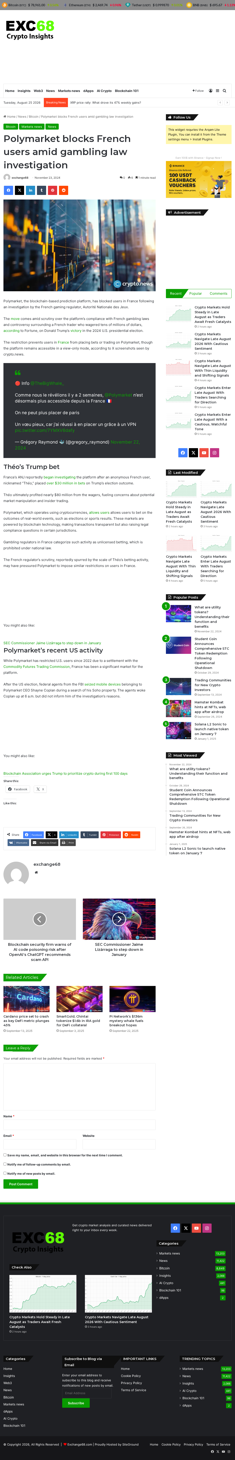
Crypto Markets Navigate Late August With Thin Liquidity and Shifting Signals (181, 566)
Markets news (69, 91)
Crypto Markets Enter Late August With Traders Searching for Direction (216, 566)
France (63, 342)
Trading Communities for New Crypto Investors (213, 685)
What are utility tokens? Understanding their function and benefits (212, 617)
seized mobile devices (102, 684)
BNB (200, 5)
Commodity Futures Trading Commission (36, 666)
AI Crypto (104, 91)
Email (8, 1136)
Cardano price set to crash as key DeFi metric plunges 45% (26, 1020)
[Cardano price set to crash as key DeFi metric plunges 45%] (26, 999)
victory (75, 330)
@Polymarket (118, 395)
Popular (195, 293)
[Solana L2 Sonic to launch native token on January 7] (178, 730)
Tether (141, 5)
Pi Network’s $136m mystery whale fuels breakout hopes (126, 1020)
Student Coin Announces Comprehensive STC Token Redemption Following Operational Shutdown (212, 653)
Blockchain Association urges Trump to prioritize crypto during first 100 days (65, 773)
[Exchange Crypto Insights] (30, 29)
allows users (99, 512)
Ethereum (80, 5)
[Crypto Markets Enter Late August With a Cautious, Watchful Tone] (178, 421)
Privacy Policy (131, 1383)
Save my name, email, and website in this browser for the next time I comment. (65, 1155)
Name (8, 1116)
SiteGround (130, 1444)
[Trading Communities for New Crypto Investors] (178, 686)
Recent (176, 293)
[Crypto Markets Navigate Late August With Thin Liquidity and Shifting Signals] (178, 367)
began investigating (60, 477)
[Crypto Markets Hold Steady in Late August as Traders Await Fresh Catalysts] (178, 313)
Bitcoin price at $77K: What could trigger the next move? (110, 102)
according (11, 330)
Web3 (38, 91)
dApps (88, 91)
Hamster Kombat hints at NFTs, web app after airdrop (210, 707)
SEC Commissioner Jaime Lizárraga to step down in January (52, 643)
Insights (24, 91)
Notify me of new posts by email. (31, 1173)
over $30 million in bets (66, 483)
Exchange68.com (79, 1444)
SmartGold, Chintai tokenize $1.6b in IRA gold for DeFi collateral (78, 1020)
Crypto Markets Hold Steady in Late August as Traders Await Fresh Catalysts (179, 512)
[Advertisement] (157, 47)
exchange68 (20, 177)
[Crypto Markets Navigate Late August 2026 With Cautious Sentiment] (178, 340)
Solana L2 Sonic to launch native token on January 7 (212, 729)
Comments (218, 293)
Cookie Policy (131, 1376)
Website (89, 1136)
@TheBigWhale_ (47, 383)
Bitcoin (34, 116)
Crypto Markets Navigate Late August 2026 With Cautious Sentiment (216, 512)
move (15, 318)
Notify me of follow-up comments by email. (39, 1164)
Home (9, 91)
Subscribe (76, 1403)
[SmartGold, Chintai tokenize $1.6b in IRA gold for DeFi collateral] (79, 999)
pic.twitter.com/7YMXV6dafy (45, 430)
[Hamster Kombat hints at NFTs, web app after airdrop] (178, 708)
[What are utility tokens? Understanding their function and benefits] (178, 613)
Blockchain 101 (127, 91)
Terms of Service (133, 1390)
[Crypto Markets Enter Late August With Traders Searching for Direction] (178, 394)
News (50, 91)
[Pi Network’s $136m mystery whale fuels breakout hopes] (132, 999)
